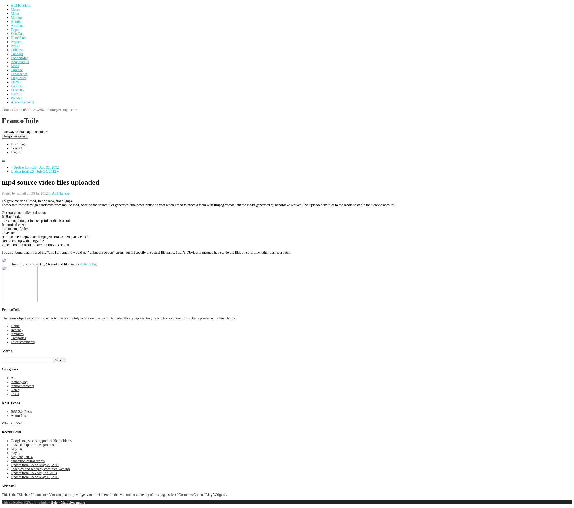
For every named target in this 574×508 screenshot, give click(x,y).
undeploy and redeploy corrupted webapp (40, 469)
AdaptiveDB (20, 62)
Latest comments (23, 342)
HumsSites (18, 38)
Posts (28, 412)
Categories (18, 338)
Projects (16, 42)
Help (54, 502)
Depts (15, 30)
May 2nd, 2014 (22, 457)
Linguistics (18, 78)
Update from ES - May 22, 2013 (34, 473)
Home (15, 326)
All (13, 378)
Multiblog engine (73, 502)
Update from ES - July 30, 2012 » (35, 171)
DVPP (15, 94)
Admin (16, 22)
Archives (17, 334)
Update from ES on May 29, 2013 (35, 465)
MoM (15, 66)
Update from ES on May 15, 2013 (35, 477)
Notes (15, 390)
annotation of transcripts (28, 461)
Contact (16, 148)
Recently (17, 330)
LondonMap (19, 58)
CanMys (17, 54)
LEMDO (17, 90)
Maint (15, 13)
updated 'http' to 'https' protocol (33, 445)
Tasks (15, 394)
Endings (16, 86)
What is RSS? (12, 423)
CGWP (16, 82)
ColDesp (17, 50)
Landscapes (19, 74)
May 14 (16, 449)
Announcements (22, 102)
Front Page (18, 144)
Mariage (16, 17)
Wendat (16, 98)
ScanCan (17, 34)
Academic (18, 26)
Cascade (17, 70)
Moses (15, 9)
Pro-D (15, 46)
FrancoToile (20, 121)
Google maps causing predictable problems (41, 441)
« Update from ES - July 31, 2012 (35, 167)
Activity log (60, 193)
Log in (15, 152)
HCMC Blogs (21, 5)
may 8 (15, 453)
